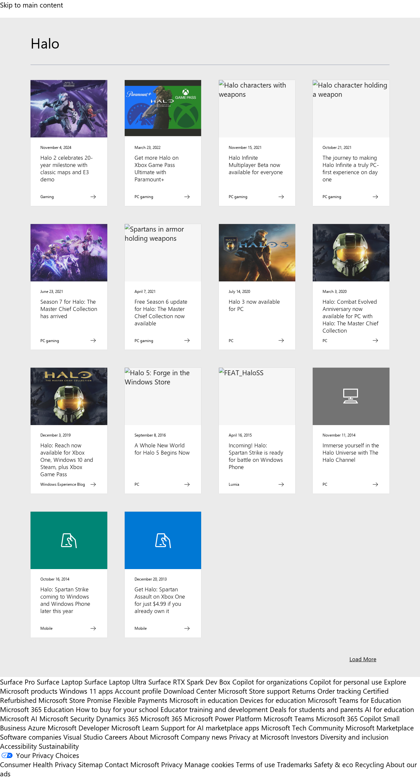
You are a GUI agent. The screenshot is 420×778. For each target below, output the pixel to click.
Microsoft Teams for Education (354, 700)
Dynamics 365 (117, 718)
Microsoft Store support (254, 690)
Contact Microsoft (132, 764)
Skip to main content (31, 4)
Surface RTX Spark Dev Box (189, 681)
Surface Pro (17, 681)
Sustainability (59, 745)
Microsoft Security (66, 718)
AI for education (389, 709)
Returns (303, 690)
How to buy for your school (117, 709)
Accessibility (18, 745)
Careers (116, 736)
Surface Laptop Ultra (115, 681)
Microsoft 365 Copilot (348, 718)
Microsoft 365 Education (37, 709)
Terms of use (255, 764)
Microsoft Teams (288, 718)
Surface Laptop (59, 681)
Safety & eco (333, 764)
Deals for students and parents (316, 709)
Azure (37, 727)
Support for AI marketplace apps (210, 727)
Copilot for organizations (269, 681)
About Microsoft (154, 736)
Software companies (30, 736)
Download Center (189, 690)
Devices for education (273, 700)
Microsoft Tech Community (302, 727)
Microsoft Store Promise (74, 700)
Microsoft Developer (78, 727)
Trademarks (294, 764)
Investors (304, 736)
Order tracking (339, 690)
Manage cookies (209, 764)
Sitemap (90, 764)
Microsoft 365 (161, 718)
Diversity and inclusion (354, 736)
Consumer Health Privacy (38, 764)
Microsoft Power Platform (223, 718)
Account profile (138, 690)
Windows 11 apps (86, 690)
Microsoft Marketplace (380, 727)
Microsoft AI (18, 718)
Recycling (369, 764)
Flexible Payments (140, 700)
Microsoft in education (203, 700)
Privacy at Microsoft (259, 736)
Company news (204, 736)
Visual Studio (83, 736)
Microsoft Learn (135, 727)
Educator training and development (214, 709)
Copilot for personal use (345, 681)
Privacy (172, 764)
